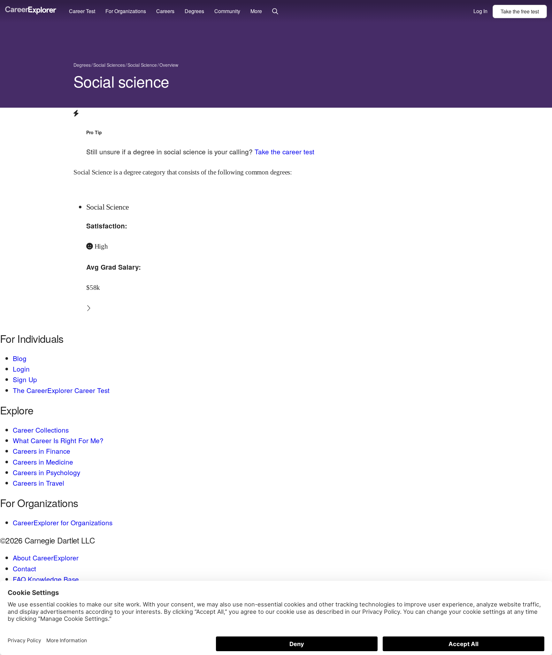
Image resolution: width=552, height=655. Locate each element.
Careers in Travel (38, 483)
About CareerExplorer (46, 557)
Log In (480, 11)
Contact (24, 568)
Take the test (520, 11)
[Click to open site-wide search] (275, 11)
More (256, 11)
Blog (20, 358)
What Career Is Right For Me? (58, 440)
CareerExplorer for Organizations (62, 522)
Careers (165, 11)
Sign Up (25, 379)
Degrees (194, 11)
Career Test (82, 11)
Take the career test (284, 151)
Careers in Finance (41, 451)
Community (227, 11)
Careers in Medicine (43, 461)
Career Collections (41, 430)
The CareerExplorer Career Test (61, 390)
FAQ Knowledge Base (46, 579)
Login (21, 369)
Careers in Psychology (46, 472)
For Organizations (125, 11)
